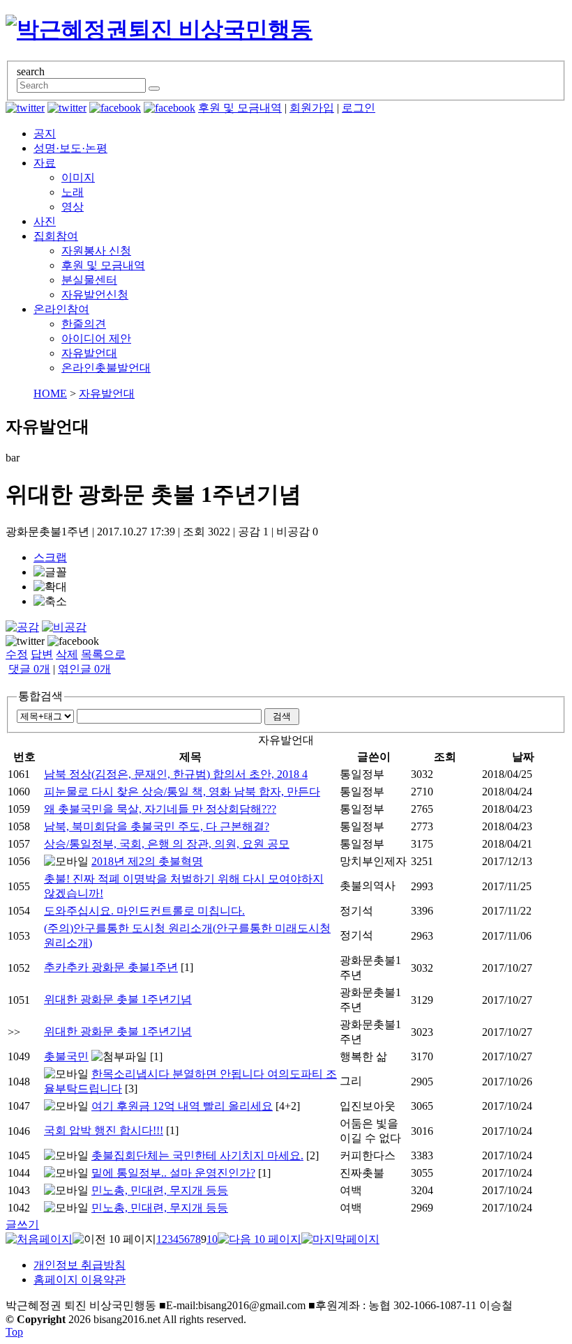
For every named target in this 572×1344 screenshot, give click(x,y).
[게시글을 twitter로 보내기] (25, 641)
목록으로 (103, 654)
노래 (72, 192)
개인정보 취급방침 (79, 1265)
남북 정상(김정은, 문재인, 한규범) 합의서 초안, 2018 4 (176, 774)
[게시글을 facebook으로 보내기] (73, 641)
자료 (44, 163)
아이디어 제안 (96, 338)
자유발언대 (89, 353)
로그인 (358, 108)
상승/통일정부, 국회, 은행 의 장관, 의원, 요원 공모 (166, 844)
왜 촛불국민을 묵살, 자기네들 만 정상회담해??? (160, 809)
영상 (72, 207)
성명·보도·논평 (70, 148)
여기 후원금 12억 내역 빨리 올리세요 (182, 1106)
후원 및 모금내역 (240, 108)
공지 (44, 133)
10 (212, 1239)
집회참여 (55, 236)
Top (14, 1332)
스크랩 (50, 557)
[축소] (50, 602)
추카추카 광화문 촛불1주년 (111, 967)
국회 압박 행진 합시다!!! (103, 1130)
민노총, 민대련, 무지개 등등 (159, 1190)
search (31, 71)
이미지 (78, 177)
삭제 (67, 654)
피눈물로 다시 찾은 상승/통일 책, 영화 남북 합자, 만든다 (182, 791)
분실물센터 (89, 280)
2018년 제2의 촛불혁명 (147, 861)
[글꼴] (50, 572)
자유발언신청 (94, 294)
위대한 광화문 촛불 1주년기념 (118, 999)
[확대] (50, 587)
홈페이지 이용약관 (79, 1279)
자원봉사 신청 (96, 251)
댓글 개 (29, 669)
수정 (17, 654)
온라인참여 (61, 309)
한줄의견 (83, 324)
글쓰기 (22, 1224)
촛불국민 (66, 1056)
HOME (50, 393)
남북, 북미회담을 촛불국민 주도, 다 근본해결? (156, 826)
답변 (42, 654)
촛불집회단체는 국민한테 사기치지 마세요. (197, 1155)
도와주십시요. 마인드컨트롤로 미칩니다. (144, 911)
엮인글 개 (84, 669)
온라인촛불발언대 (106, 368)
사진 (44, 221)
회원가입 (311, 108)
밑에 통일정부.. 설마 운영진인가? (173, 1173)
